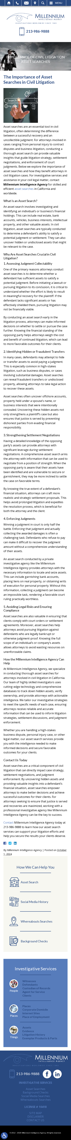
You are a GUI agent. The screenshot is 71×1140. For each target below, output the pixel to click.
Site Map (35, 1113)
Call (17, 3)
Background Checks (35, 1092)
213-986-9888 (37, 31)
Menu (58, 3)
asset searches (24, 189)
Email (26, 3)
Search (43, 3)
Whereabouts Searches (36, 1100)
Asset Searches (35, 1089)
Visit (35, 3)
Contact (8, 822)
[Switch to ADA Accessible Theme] (4, 1135)
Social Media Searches (35, 1096)
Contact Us (35, 1120)
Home (9, 3)
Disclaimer (35, 1116)
